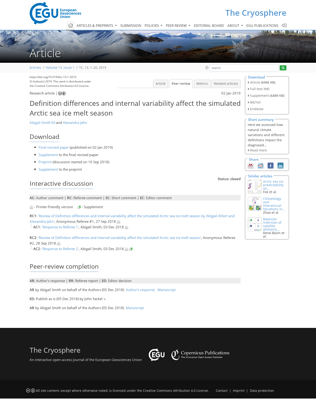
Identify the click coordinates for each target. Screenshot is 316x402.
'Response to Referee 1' (60, 227)
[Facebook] (270, 165)
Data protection (262, 391)
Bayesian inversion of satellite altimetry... (272, 224)
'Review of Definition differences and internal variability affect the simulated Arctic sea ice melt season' (119, 237)
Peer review (181, 84)
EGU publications (262, 25)
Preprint (45, 162)
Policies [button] (152, 25)
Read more (258, 150)
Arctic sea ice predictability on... (273, 185)
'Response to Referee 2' (60, 248)
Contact (222, 391)
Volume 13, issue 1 (60, 68)
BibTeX (255, 102)
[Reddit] (260, 165)
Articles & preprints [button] (95, 25)
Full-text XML (260, 89)
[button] (207, 68)
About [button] (233, 25)
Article (161, 84)
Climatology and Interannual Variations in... (274, 203)
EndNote (256, 109)
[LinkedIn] (280, 165)
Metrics (202, 84)
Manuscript (167, 289)
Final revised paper (54, 147)
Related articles (226, 84)
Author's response (140, 289)
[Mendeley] (251, 165)
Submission (130, 25)
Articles (35, 68)
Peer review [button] (177, 25)
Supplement (48, 154)
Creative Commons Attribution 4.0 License (175, 391)
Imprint (239, 391)
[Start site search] (283, 68)
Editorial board (209, 25)
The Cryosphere (255, 12)
